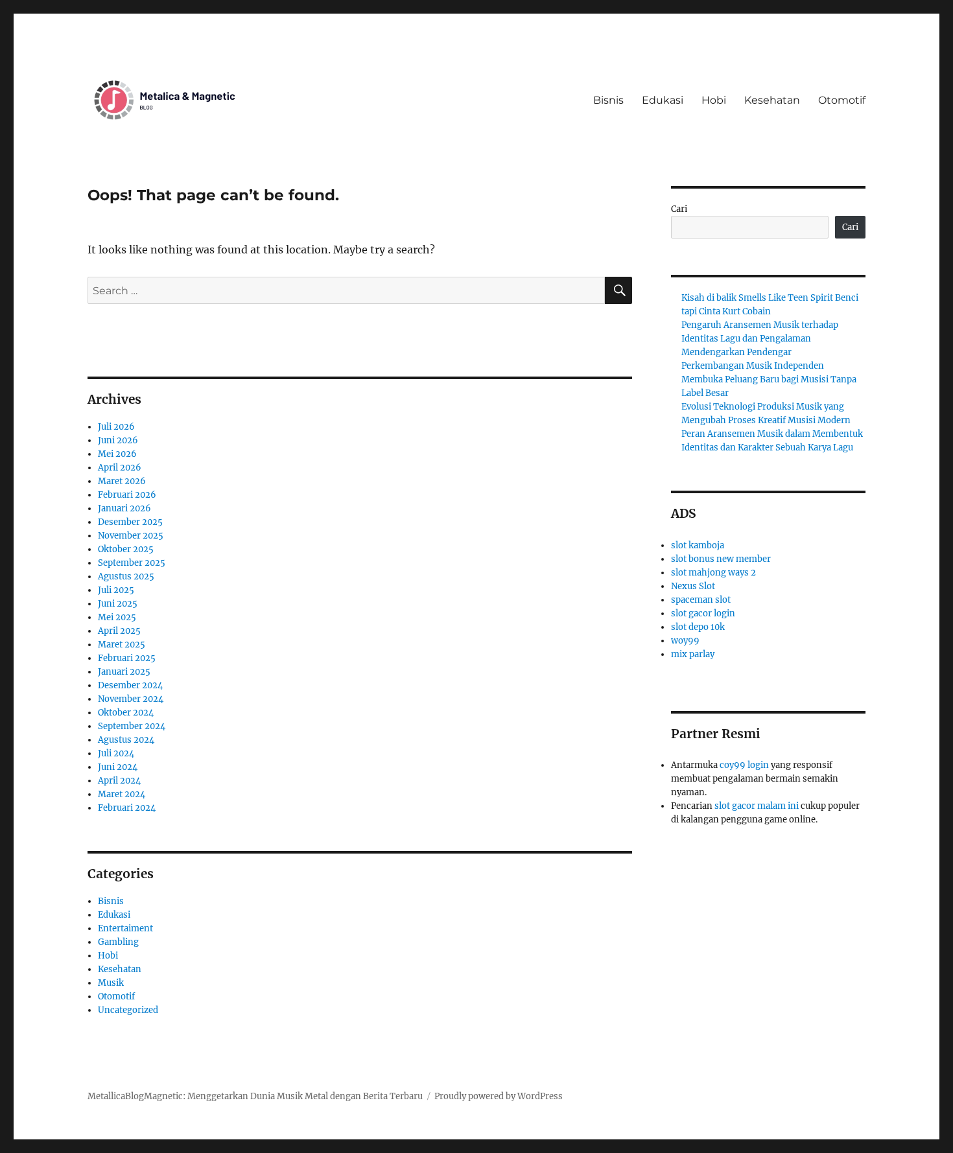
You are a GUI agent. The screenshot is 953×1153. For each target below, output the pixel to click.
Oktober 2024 (126, 712)
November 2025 (130, 535)
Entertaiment (125, 928)
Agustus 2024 (126, 739)
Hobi (713, 100)
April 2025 (119, 630)
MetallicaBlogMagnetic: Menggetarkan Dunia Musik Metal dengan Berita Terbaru (255, 1096)
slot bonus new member (721, 559)
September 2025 (131, 562)
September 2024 (131, 726)
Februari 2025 (127, 658)
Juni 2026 (118, 440)
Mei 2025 (117, 617)
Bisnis (608, 100)
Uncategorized (128, 1010)
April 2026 (119, 467)
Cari (679, 209)
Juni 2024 (117, 767)
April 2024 (119, 780)
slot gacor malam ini (756, 805)
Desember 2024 (130, 685)
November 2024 (130, 699)
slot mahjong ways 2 (713, 572)
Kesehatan (772, 100)
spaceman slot (701, 599)
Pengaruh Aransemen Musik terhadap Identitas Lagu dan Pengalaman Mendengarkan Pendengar (759, 339)
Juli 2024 (116, 753)
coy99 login (744, 765)
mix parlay (692, 654)
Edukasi (662, 100)
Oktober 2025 (126, 549)
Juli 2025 (116, 590)
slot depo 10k (698, 627)
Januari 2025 (124, 671)
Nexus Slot (693, 586)
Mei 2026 (117, 454)
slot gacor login (703, 613)
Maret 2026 (122, 481)
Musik (111, 982)
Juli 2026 (116, 426)
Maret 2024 (121, 794)
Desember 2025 (130, 522)
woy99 (685, 640)
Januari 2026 (124, 508)
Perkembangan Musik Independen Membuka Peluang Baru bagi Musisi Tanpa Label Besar (768, 379)
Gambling (118, 942)
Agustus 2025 (126, 576)
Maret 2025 (121, 644)
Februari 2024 (127, 807)
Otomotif (841, 100)
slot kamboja (697, 545)
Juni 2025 (117, 603)
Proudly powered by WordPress (498, 1096)
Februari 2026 (127, 494)
